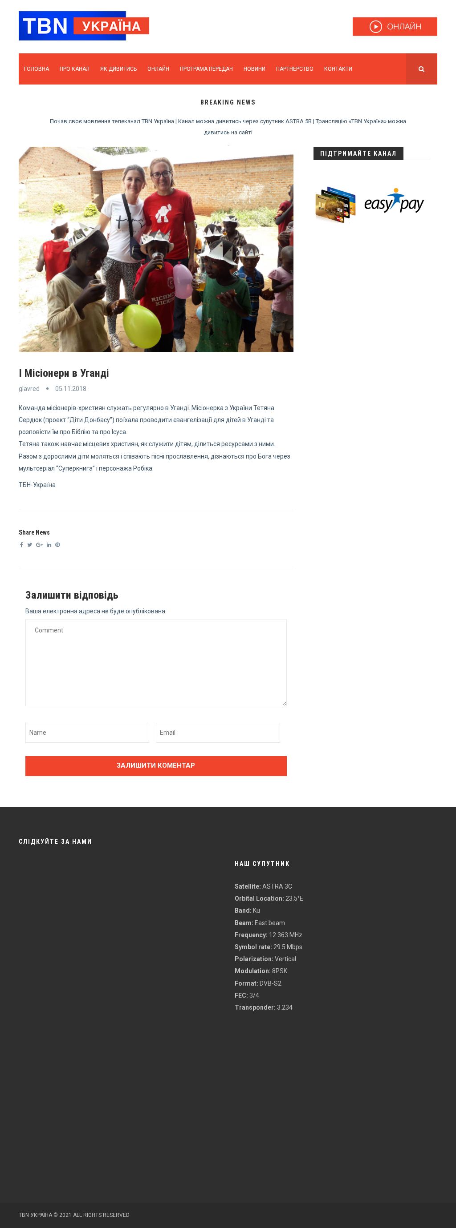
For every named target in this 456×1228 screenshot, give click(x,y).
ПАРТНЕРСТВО (295, 69)
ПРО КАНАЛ (75, 69)
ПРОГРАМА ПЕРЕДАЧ (206, 69)
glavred (29, 388)
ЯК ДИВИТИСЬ (118, 69)
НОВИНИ (254, 69)
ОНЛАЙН (158, 69)
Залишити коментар (156, 765)
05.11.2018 (70, 388)
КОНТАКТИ (338, 69)
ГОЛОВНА (36, 69)
